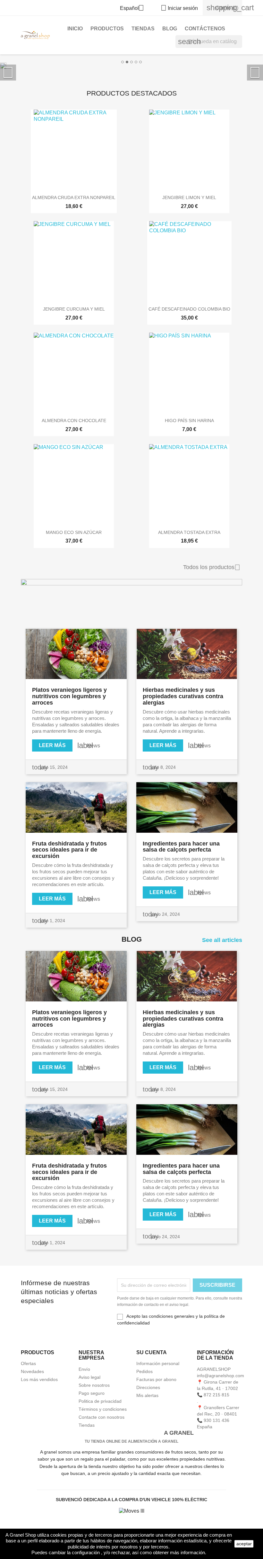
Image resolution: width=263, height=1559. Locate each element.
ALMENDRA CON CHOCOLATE (74, 420)
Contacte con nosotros (101, 1417)
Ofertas (28, 1363)
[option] (131, 65)
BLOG (169, 28)
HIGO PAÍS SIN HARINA (189, 420)
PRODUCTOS (107, 28)
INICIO (75, 28)
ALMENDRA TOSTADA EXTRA (189, 532)
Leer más (52, 745)
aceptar (244, 1543)
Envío (84, 1369)
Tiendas (87, 1425)
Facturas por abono (156, 1379)
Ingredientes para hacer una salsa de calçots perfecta (181, 846)
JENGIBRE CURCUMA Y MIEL (74, 309)
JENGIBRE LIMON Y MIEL (189, 197)
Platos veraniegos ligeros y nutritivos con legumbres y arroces (69, 696)
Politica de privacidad (100, 1401)
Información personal (157, 1363)
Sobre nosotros (94, 1385)
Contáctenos (205, 28)
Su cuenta (151, 1352)
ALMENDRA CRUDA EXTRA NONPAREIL (73, 197)
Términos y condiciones (103, 1409)
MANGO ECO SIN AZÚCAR (74, 532)
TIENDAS (143, 28)
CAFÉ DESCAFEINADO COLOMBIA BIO (189, 309)
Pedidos (144, 1371)
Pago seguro (92, 1393)
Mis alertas (147, 1395)
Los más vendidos (39, 1379)
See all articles (222, 940)
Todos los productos (211, 567)
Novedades (32, 1371)
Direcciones (148, 1387)
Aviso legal (89, 1377)
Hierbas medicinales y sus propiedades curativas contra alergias (183, 696)
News (93, 745)
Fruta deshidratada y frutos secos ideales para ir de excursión (69, 850)
